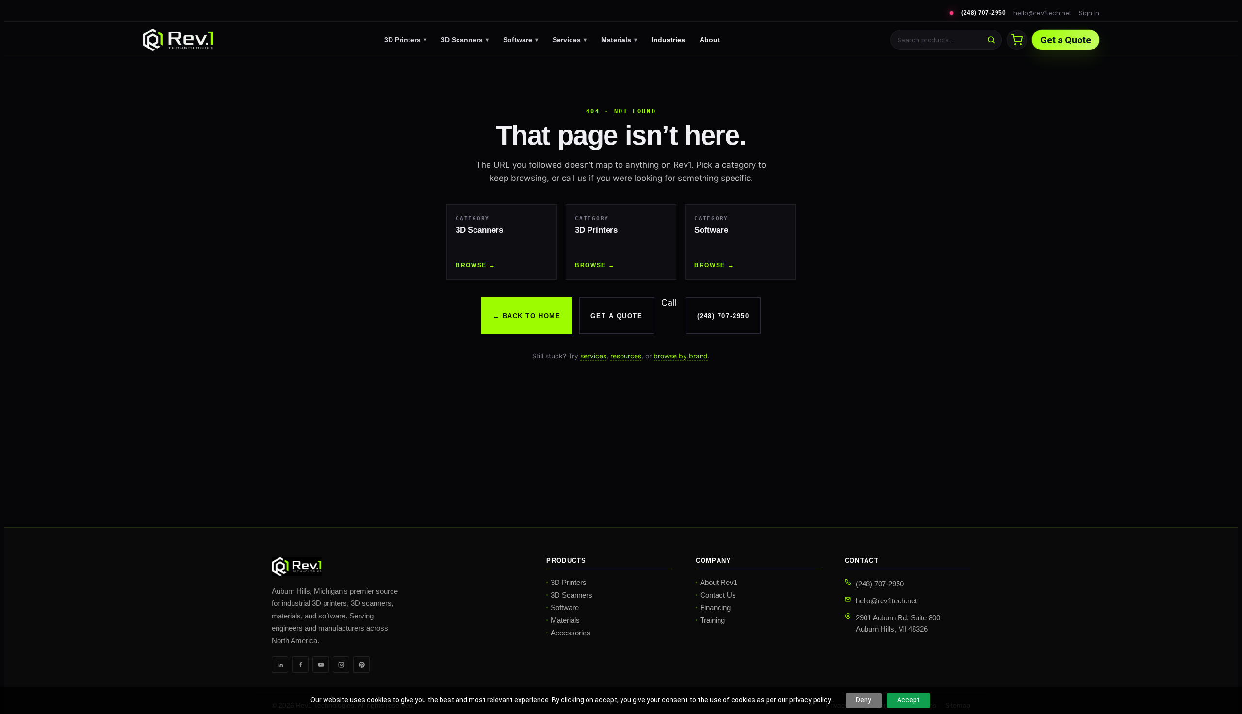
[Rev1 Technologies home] (178, 39)
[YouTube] (320, 664)
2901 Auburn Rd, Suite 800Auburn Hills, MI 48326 (898, 623)
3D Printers (405, 40)
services (593, 356)
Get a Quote (1065, 40)
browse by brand (681, 356)
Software (520, 40)
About (710, 40)
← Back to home (527, 316)
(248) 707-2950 (983, 12)
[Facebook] (300, 664)
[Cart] (1017, 40)
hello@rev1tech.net (1042, 12)
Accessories (570, 633)
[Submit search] (991, 40)
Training (712, 620)
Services (570, 40)
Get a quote (616, 316)
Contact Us (718, 595)
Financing (715, 607)
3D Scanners (465, 40)
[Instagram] (341, 664)
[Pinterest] (361, 664)
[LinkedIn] (280, 664)
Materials (619, 40)
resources (625, 356)
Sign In (1089, 12)
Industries (668, 40)
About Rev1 (718, 582)
